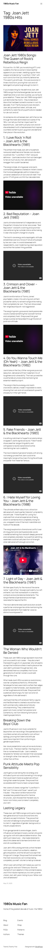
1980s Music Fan (11, 3)
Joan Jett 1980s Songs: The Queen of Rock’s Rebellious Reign (20, 58)
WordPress (39, 947)
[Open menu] (41, 3)
